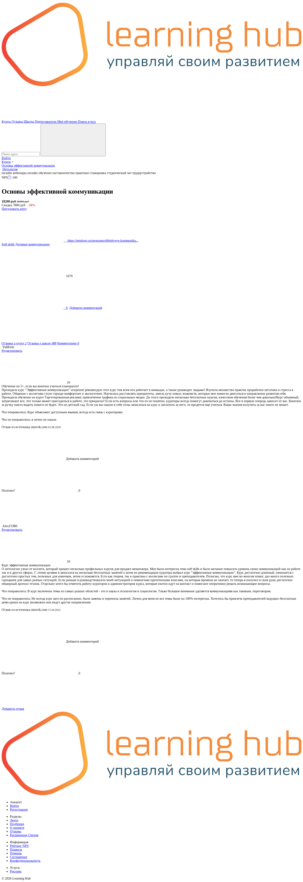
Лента (14, 820)
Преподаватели (46, 121)
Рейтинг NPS (19, 846)
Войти (6, 158)
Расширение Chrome (24, 835)
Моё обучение (67, 121)
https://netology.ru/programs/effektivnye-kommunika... (100, 240)
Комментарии (68, 343)
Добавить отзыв (13, 708)
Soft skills (8, 244)
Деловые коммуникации (32, 244)
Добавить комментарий (85, 308)
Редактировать (12, 350)
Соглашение (18, 857)
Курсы (7, 121)
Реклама (15, 871)
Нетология (10, 169)
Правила (16, 849)
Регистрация (19, 809)
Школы (29, 121)
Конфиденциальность (25, 860)
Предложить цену (14, 209)
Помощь (16, 853)
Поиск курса (87, 121)
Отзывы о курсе (14, 343)
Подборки (17, 824)
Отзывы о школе (41, 343)
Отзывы (18, 121)
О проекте (17, 827)
